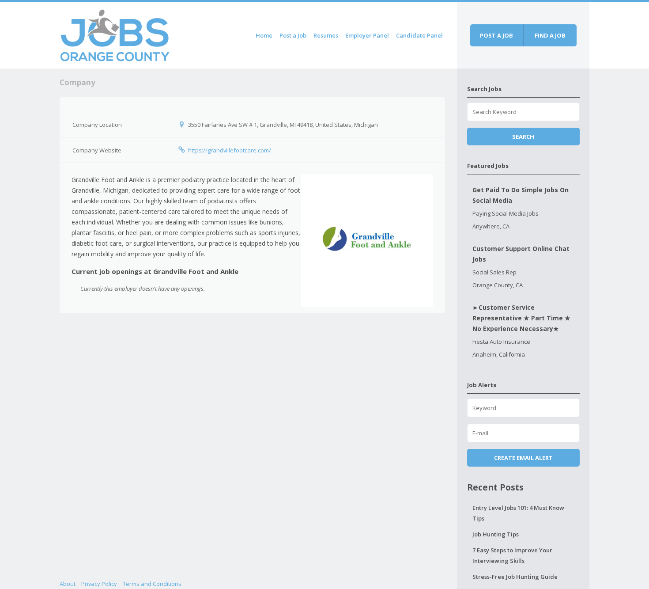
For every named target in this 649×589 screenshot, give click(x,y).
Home (264, 35)
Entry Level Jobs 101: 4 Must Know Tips (518, 513)
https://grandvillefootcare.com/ (229, 150)
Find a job (550, 35)
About (67, 584)
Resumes (325, 35)
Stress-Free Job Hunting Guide (515, 577)
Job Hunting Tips (495, 534)
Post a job (496, 35)
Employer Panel (367, 35)
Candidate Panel (419, 35)
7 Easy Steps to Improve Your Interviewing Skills (512, 555)
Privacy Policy (99, 584)
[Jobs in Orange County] (115, 33)
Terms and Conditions (152, 584)
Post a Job (292, 35)
